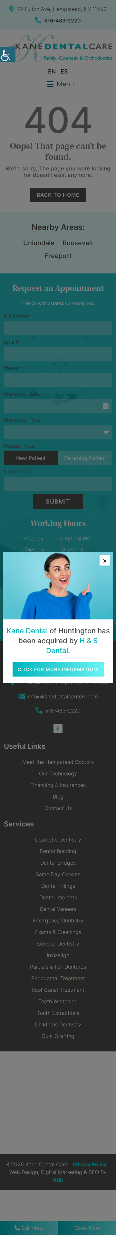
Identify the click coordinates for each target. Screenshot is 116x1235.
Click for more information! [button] (58, 669)
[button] (7, 54)
